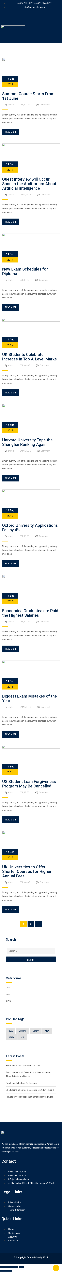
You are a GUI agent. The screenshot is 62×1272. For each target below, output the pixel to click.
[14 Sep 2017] (31, 72)
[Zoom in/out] (3, 1267)
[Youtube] (26, 17)
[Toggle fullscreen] (9, 1267)
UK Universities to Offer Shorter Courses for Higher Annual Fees (26, 871)
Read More (10, 132)
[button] (31, 39)
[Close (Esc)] (21, 1267)
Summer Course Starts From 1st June (28, 96)
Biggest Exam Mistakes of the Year (29, 698)
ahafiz (11, 105)
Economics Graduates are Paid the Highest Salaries (30, 613)
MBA (47, 1031)
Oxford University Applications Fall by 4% (30, 527)
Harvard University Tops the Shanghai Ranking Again (27, 442)
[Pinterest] (35, 17)
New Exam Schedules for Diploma (25, 271)
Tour (22, 1037)
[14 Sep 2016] (31, 589)
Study (11, 1037)
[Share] (15, 1267)
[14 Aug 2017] (31, 333)
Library (36, 1031)
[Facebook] (18, 17)
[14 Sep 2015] (31, 845)
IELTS (28, 194)
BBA (11, 1031)
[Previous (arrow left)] (3, 1271)
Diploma (22, 1031)
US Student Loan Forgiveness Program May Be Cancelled (29, 783)
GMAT (27, 105)
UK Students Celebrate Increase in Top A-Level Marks (29, 356)
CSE (22, 105)
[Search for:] (31, 950)
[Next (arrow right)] (9, 1271)
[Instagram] (43, 17)
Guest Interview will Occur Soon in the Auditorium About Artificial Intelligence (29, 184)
